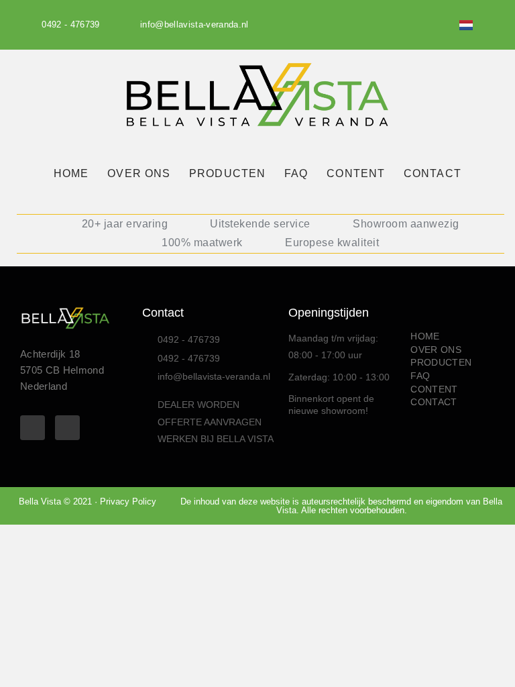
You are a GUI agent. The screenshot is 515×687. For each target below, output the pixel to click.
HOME (71, 173)
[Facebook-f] (32, 427)
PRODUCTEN (227, 173)
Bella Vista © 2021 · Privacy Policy (87, 501)
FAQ (296, 173)
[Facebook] (418, 25)
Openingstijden (328, 312)
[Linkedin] (443, 25)
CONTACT (432, 173)
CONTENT (356, 173)
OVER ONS (138, 173)
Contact (163, 312)
